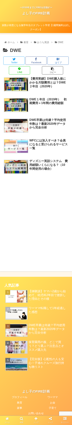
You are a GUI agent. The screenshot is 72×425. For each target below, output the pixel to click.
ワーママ (52, 397)
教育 (19, 402)
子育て (52, 407)
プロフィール (19, 397)
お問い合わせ (36, 413)
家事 (19, 407)
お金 (52, 402)
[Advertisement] (36, 214)
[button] (64, 341)
